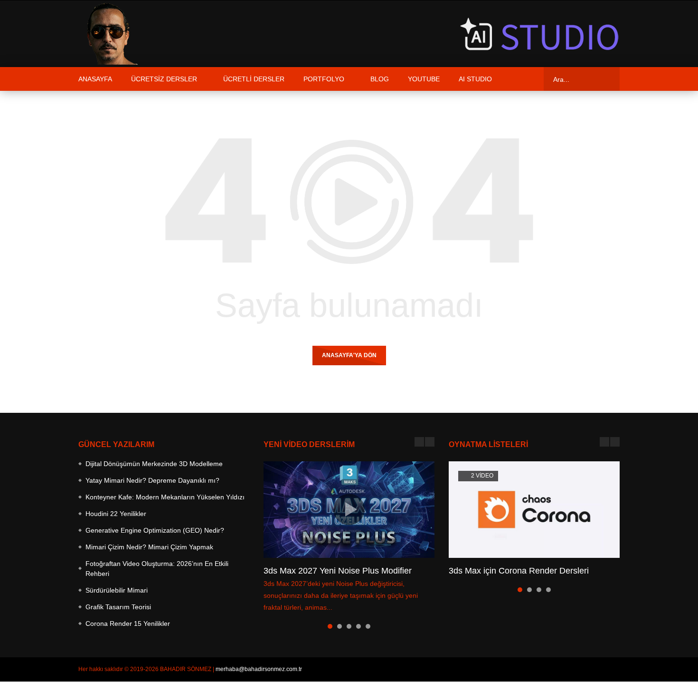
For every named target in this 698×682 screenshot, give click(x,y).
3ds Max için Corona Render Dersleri (519, 570)
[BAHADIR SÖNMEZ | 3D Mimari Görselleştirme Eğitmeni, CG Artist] (109, 34)
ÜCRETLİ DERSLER (253, 79)
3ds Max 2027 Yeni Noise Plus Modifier (338, 570)
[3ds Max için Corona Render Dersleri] (534, 509)
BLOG (379, 79)
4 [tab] (358, 626)
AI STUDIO (475, 79)
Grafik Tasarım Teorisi (118, 607)
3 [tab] (349, 626)
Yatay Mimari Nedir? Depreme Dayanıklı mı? (152, 480)
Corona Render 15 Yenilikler (127, 623)
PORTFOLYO (323, 79)
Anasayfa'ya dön (349, 355)
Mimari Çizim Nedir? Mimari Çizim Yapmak (149, 547)
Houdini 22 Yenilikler (115, 513)
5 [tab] (368, 626)
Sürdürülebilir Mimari (116, 590)
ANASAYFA (95, 79)
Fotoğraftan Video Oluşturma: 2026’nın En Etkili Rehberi (156, 568)
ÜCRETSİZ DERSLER (164, 79)
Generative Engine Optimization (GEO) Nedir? (154, 530)
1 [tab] (330, 626)
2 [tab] (339, 626)
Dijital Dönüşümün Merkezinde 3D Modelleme (154, 464)
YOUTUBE (424, 79)
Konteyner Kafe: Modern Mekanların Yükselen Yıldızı (165, 497)
